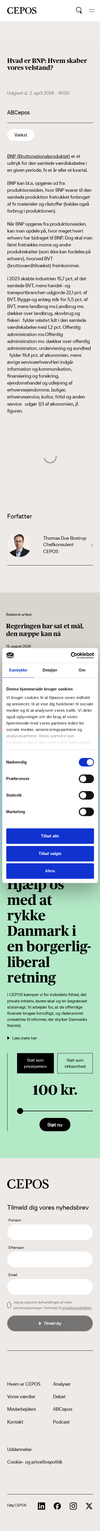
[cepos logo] (28, 1184)
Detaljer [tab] (50, 670)
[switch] (86, 778)
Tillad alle (50, 836)
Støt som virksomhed (75, 1063)
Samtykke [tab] (18, 670)
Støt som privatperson (35, 1063)
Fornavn (15, 1220)
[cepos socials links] (41, 1506)
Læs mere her (24, 1038)
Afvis (50, 871)
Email (13, 1274)
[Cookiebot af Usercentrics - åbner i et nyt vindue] (71, 655)
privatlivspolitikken (76, 1307)
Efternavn (16, 1247)
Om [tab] (82, 670)
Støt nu (54, 1125)
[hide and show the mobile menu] (91, 10)
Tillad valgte (50, 853)
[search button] (79, 10)
